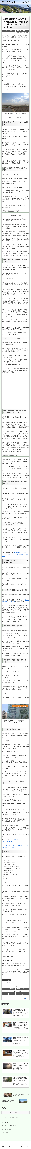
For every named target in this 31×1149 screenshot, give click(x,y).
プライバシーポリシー (8, 1129)
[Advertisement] (15, 393)
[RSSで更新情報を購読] (22, 993)
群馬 (11, 982)
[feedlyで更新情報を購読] (8, 993)
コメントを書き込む (15, 1112)
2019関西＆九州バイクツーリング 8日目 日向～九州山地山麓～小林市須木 (15, 554)
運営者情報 (5, 1122)
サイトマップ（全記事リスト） (10, 1125)
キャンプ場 (6, 982)
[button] (28, 562)
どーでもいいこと (7, 980)
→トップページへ (6, 1133)
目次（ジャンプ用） (14, 117)
